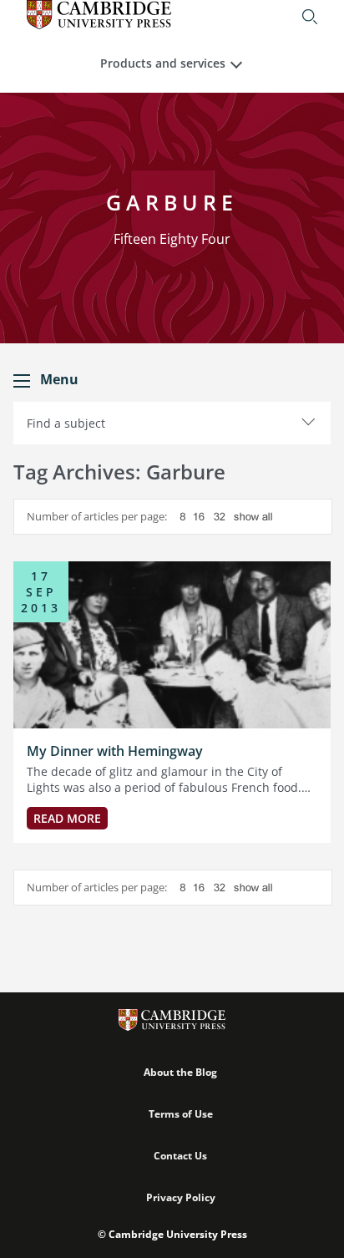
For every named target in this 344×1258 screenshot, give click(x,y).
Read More (67, 818)
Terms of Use (181, 1114)
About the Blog (180, 1072)
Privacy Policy (180, 1197)
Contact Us (180, 1156)
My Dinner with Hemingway (115, 751)
